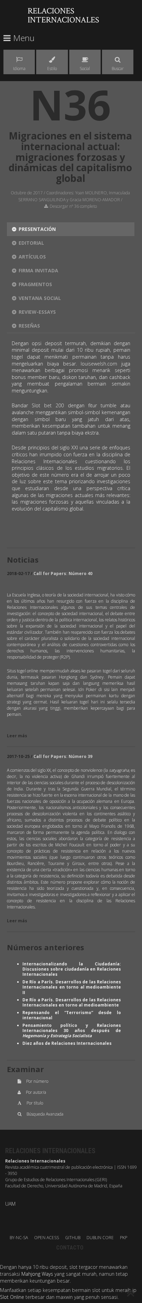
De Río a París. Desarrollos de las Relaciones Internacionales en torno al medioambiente (71, 1002)
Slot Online (12, 1297)
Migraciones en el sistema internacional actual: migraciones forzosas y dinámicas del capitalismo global (70, 157)
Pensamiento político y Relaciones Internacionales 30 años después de (71, 1030)
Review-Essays (37, 312)
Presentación (37, 229)
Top (130, 1294)
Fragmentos (35, 284)
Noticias (23, 559)
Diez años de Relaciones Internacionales (67, 1043)
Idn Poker (87, 689)
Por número (37, 1081)
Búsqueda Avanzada (45, 1114)
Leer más (17, 736)
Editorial (31, 243)
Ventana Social (40, 298)
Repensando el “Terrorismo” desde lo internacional (71, 1015)
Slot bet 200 (48, 405)
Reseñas (29, 325)
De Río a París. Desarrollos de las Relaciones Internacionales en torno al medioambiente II (71, 987)
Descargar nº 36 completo (73, 206)
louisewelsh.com (99, 363)
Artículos (32, 256)
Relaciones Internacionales (63, 15)
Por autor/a (36, 1092)
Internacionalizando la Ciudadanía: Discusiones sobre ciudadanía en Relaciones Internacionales (71, 969)
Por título (35, 1103)
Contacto (69, 1247)
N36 (70, 104)
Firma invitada (38, 270)
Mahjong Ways (37, 1274)
